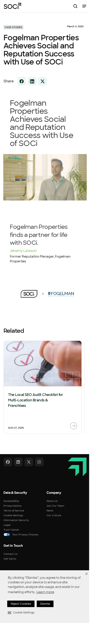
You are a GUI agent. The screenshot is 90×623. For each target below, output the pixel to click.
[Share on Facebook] (21, 81)
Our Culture (54, 515)
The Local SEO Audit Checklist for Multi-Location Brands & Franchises (35, 400)
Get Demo (9, 558)
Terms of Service (13, 510)
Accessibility (11, 500)
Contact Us (10, 553)
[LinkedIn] (18, 462)
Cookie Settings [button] (13, 515)
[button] (21, 612)
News (50, 510)
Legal (6, 524)
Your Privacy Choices (25, 534)
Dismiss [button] (45, 604)
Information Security (16, 520)
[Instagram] (39, 462)
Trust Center (11, 529)
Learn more (45, 592)
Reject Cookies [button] (21, 604)
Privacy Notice (12, 505)
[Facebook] (7, 462)
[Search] (75, 6)
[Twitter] (28, 462)
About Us (52, 500)
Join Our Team (55, 505)
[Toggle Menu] (84, 6)
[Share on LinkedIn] (32, 81)
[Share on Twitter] (42, 81)
